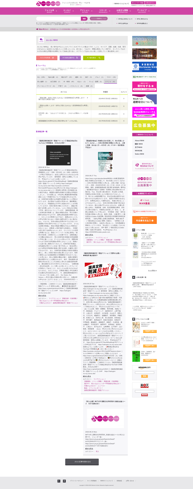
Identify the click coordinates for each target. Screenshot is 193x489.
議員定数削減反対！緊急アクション (65, 303)
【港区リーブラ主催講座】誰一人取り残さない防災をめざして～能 (148, 244)
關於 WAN (139, 144)
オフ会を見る (93, 58)
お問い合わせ (130, 480)
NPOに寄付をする (142, 19)
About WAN (139, 140)
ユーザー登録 (138, 3)
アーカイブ (142, 11)
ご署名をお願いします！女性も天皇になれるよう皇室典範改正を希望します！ (64, 106)
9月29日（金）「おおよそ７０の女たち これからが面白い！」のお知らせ (63, 113)
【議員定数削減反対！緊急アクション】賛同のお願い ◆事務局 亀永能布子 (102, 254)
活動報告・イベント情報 (95, 240)
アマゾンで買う (150, 331)
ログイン (151, 3)
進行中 (88, 242)
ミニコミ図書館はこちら (98, 18)
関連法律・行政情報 (69, 298)
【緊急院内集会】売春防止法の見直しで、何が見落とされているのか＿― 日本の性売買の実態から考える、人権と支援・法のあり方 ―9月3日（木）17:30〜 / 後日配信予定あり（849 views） (144, 296)
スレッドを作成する (46, 58)
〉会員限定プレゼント (144, 193)
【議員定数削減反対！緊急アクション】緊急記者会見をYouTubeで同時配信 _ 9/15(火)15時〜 (58, 142)
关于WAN (138, 147)
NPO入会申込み (123, 23)
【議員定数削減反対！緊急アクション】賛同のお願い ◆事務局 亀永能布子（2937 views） (144, 284)
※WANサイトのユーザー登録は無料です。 (144, 5)
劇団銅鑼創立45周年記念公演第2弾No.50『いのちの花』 (58, 121)
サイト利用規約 (92, 480)
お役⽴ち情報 (122, 11)
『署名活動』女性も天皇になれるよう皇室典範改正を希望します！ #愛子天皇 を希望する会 (63, 98)
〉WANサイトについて (144, 134)
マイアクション (54, 298)
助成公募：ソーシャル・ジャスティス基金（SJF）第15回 (148, 235)
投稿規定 (55, 69)
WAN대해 (138, 151)
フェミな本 (49, 11)
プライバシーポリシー (76, 480)
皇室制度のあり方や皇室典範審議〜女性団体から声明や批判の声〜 (71, 29)
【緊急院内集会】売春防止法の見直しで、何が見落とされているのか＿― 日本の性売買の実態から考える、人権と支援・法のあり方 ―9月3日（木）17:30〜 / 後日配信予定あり (105, 144)
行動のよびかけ (45, 303)
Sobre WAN (139, 154)
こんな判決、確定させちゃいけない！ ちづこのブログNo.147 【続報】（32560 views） (144, 308)
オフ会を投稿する (70, 58)
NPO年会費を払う (142, 23)
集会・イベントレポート (92, 388)
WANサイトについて (121, 3)
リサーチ (103, 11)
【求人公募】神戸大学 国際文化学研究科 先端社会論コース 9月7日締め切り (105, 403)
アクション (85, 11)
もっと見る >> (152, 270)
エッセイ (67, 11)
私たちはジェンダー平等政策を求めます (54, 301)
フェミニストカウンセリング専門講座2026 (148, 262)
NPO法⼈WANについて (125, 19)
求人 (97, 451)
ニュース (101, 386)
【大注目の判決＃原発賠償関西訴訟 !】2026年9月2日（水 (148, 254)
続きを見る (42, 296)
